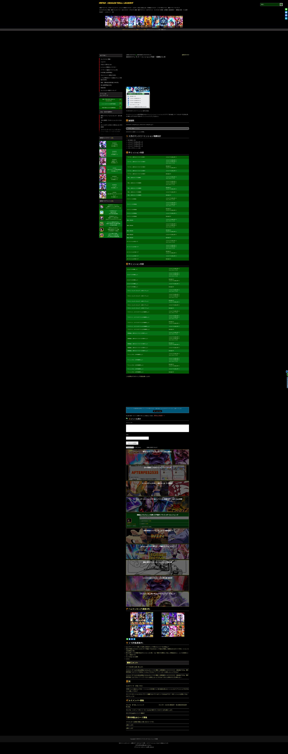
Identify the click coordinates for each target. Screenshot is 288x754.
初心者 (100, 12)
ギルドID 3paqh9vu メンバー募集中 (135, 713)
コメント (129, 422)
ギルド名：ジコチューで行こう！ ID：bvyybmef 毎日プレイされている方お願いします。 (149, 710)
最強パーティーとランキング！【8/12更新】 (111, 116)
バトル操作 (185, 9)
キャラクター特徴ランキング (108, 90)
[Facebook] (286, 15)
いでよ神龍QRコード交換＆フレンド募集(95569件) (111, 78)
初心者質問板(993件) (106, 85)
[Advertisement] (144, 41)
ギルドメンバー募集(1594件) (108, 75)
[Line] (286, 9)
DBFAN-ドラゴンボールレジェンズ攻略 (147, 739)
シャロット (107, 12)
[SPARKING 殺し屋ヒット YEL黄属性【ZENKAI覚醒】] (140, 21)
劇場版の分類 (179, 9)
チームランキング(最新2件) (138, 609)
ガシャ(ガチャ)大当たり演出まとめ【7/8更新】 (111, 126)
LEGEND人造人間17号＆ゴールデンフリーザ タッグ (114, 194)
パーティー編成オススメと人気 (109, 70)
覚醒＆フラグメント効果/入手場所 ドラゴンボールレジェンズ (111, 135)
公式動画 (166, 9)
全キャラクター (125, 9)
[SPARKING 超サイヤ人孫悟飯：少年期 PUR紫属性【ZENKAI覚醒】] (148, 21)
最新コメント (132, 662)
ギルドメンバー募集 (135, 700)
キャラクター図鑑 (105, 59)
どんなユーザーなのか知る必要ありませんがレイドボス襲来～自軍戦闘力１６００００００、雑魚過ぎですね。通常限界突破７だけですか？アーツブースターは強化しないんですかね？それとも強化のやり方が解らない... (157, 676)
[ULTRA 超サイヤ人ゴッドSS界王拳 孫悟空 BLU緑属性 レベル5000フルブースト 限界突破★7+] (171, 21)
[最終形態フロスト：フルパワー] (163, 21)
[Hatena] (286, 18)
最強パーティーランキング (174, 7)
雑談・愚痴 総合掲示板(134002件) (110, 82)
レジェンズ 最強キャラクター (125, 7)
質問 (128, 681)
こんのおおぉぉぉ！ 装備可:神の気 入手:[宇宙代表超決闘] (113, 212)
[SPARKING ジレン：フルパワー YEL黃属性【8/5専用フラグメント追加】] (179, 21)
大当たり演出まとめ (141, 7)
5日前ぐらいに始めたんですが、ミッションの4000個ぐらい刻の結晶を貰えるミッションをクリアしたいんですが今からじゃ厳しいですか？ (157, 690)
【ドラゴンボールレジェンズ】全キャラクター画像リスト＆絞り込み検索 (111, 130)
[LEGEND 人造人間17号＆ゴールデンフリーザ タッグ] (109, 21)
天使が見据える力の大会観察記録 (108, 107)
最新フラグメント (142, 9)
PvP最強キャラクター (151, 7)
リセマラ (134, 7)
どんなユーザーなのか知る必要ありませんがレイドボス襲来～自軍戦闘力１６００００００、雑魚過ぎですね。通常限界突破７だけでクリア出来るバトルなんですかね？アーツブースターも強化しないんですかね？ (157, 671)
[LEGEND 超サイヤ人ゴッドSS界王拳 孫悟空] (116, 21)
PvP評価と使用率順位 (106, 72)
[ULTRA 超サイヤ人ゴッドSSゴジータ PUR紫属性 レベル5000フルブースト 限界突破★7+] (132, 21)
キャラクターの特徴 (158, 9)
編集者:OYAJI (185, 54)
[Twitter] (286, 12)
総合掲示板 (171, 9)
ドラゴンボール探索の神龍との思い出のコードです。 (140, 722)
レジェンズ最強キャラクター (108, 67)
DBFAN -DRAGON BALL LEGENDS (116, 2)
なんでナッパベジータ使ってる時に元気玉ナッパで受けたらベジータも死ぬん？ (147, 646)
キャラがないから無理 (132, 656)
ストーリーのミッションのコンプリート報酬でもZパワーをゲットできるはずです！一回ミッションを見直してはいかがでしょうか (157, 695)
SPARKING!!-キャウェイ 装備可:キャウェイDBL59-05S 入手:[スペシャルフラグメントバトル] (113, 206)
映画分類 (103, 87)
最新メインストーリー (116, 9)
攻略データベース (103, 7)
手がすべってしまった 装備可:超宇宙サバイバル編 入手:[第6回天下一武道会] (113, 229)
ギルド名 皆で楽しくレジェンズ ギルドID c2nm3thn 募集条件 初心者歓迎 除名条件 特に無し (157, 705)
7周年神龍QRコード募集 (136, 717)
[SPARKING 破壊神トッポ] (124, 21)
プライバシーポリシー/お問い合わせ (144, 747)
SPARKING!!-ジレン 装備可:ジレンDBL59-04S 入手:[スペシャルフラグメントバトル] (113, 218)
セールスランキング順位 (104, 9)
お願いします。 (130, 725)
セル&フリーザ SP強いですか (134, 686)
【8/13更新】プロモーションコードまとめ (111, 121)
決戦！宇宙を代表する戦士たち (108, 99)
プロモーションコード (113, 7)
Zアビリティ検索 (133, 9)
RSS (113, 12)
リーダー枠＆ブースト (162, 7)
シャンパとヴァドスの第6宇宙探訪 (109, 103)
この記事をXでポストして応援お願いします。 (138, 376)
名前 (127, 434)
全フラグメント (149, 9)
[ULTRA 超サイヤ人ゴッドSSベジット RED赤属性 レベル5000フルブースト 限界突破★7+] (155, 21)
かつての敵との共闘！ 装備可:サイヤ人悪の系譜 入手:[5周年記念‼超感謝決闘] (113, 235)
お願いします (129, 728)
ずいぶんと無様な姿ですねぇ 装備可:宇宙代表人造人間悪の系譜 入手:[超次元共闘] (113, 224)
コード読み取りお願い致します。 (135, 667)
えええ (128, 658)
